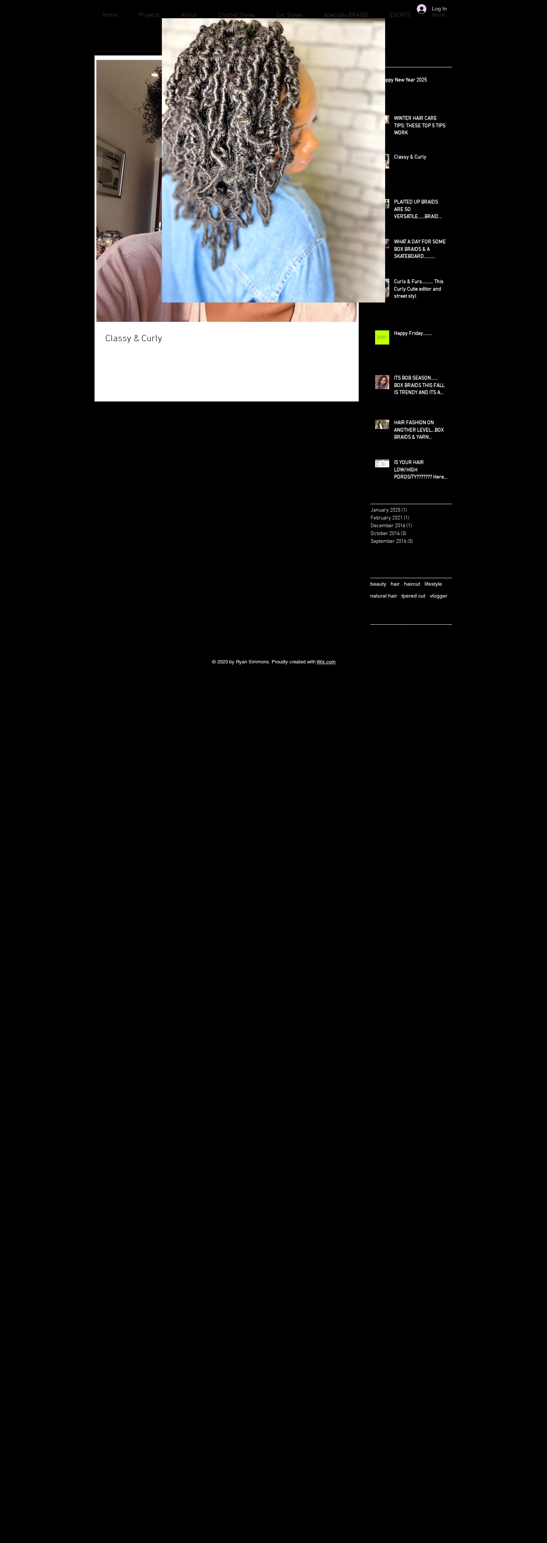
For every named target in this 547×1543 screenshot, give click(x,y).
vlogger (438, 596)
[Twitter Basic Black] (389, 634)
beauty (378, 584)
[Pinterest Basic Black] (419, 634)
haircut (412, 584)
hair (395, 584)
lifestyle (433, 584)
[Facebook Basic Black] (374, 634)
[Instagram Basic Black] (404, 634)
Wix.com (326, 662)
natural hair (383, 596)
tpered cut (413, 596)
